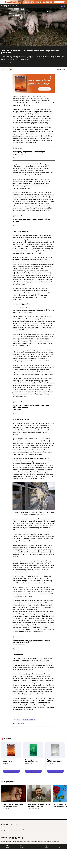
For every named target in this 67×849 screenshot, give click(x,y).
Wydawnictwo (20, 847)
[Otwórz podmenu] (65, 830)
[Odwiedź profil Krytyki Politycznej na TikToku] (16, 838)
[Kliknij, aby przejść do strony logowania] (65, 6)
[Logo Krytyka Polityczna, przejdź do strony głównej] (9, 6)
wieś (18, 719)
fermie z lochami (30, 116)
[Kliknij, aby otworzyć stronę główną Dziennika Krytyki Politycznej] (33, 846)
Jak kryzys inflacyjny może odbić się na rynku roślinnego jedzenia (31, 406)
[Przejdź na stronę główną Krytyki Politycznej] (9, 824)
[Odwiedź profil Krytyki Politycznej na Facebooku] (10, 838)
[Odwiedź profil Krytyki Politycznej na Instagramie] (13, 838)
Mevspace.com (42, 841)
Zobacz (11, 771)
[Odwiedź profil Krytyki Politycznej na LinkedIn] (22, 838)
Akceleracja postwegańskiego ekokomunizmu (31, 219)
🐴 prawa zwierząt (29, 719)
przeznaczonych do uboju (21, 105)
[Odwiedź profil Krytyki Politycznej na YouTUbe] (19, 838)
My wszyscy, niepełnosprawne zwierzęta (29, 152)
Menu (60, 847)
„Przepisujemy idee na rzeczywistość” (12, 830)
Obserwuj (46, 847)
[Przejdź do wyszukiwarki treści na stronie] (58, 6)
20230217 (21, 723)
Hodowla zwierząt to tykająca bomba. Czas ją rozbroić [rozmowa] (31, 641)
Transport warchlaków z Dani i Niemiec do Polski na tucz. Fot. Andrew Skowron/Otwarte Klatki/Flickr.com (1, 44)
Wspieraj (7, 847)
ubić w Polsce (48, 692)
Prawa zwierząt (6, 48)
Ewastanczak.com (54, 841)
